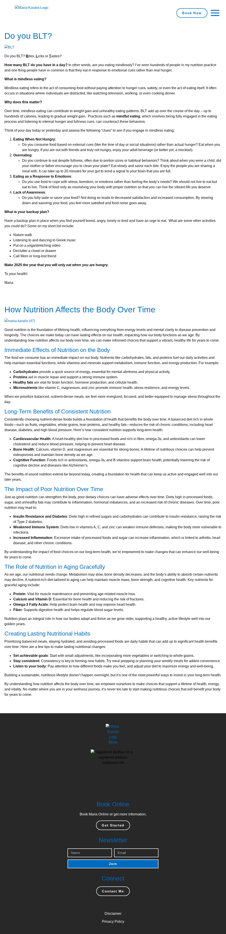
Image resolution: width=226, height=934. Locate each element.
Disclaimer (113, 913)
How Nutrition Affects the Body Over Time (79, 309)
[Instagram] (108, 903)
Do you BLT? (28, 35)
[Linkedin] (117, 903)
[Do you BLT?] (9, 47)
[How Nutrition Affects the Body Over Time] (19, 321)
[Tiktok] (126, 903)
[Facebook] (99, 903)
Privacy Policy (113, 921)
